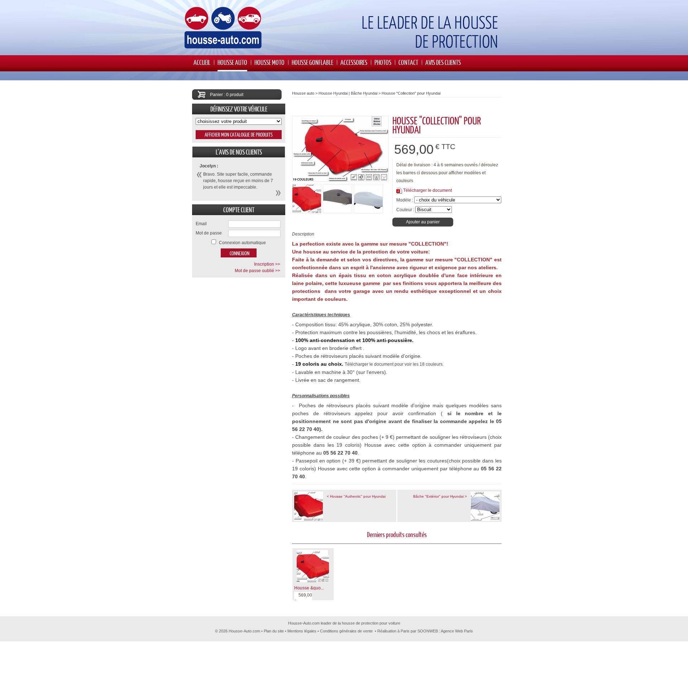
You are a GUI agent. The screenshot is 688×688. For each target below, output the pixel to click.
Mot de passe (209, 233)
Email (201, 223)
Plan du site (274, 631)
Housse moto (269, 62)
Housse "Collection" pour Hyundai (411, 93)
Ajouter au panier (423, 221)
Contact (408, 62)
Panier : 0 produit (226, 94)
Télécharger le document (427, 190)
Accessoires (353, 62)
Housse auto (232, 62)
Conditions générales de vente (346, 631)
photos (382, 62)
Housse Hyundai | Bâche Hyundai (348, 93)
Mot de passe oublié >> (257, 270)
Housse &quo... (309, 587)
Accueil (202, 62)
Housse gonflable (312, 62)
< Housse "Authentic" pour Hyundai (356, 496)
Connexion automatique (242, 242)
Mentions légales (301, 631)
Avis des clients (443, 62)
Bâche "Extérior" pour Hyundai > (440, 496)
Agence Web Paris (457, 631)
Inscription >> (267, 264)
